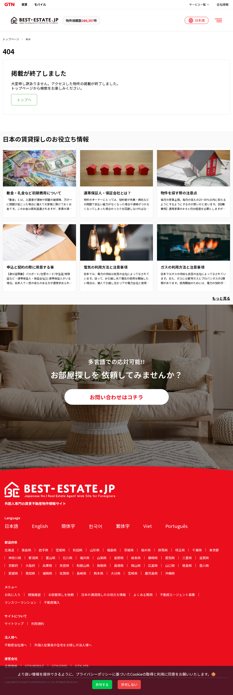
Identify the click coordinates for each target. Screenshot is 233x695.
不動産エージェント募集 (177, 594)
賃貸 (24, 4)
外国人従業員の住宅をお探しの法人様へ (63, 645)
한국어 (95, 526)
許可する (102, 684)
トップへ (24, 99)
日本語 (11, 526)
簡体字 (68, 526)
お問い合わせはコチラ (116, 397)
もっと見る (221, 298)
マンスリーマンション (20, 602)
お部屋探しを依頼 (61, 594)
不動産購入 (52, 602)
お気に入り (12, 594)
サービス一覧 (197, 4)
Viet (147, 526)
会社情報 (222, 4)
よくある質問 (142, 594)
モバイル (40, 4)
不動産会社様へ (16, 645)
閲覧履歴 (34, 594)
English (40, 526)
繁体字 (123, 526)
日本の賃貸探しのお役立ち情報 (103, 594)
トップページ (11, 39)
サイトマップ (14, 623)
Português (176, 526)
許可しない (129, 684)
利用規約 (37, 623)
